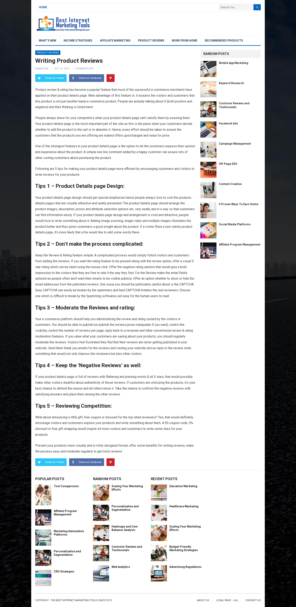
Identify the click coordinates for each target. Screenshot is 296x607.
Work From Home (184, 40)
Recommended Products (224, 40)
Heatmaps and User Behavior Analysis (125, 528)
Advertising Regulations (185, 566)
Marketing (42, 68)
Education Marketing (183, 486)
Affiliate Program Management (239, 244)
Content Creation (230, 184)
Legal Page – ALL (227, 600)
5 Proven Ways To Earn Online (238, 204)
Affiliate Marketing (115, 40)
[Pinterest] (111, 78)
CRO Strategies (64, 571)
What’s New (47, 40)
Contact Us (253, 600)
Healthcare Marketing (184, 506)
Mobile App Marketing (233, 63)
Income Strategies (78, 40)
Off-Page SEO (228, 163)
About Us (203, 600)
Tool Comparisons (66, 486)
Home (43, 7)
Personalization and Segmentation (67, 553)
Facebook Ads (228, 123)
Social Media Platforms (235, 224)
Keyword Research (231, 83)
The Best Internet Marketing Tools (74, 600)
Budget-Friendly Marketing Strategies (183, 548)
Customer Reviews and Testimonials (127, 548)
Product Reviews (151, 40)
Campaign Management (235, 143)
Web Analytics (121, 566)
